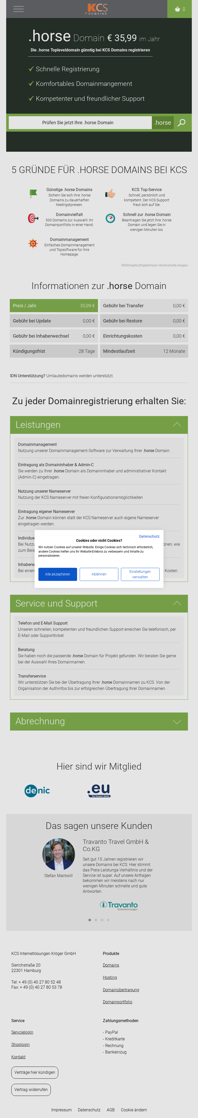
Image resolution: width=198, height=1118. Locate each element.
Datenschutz (149, 536)
